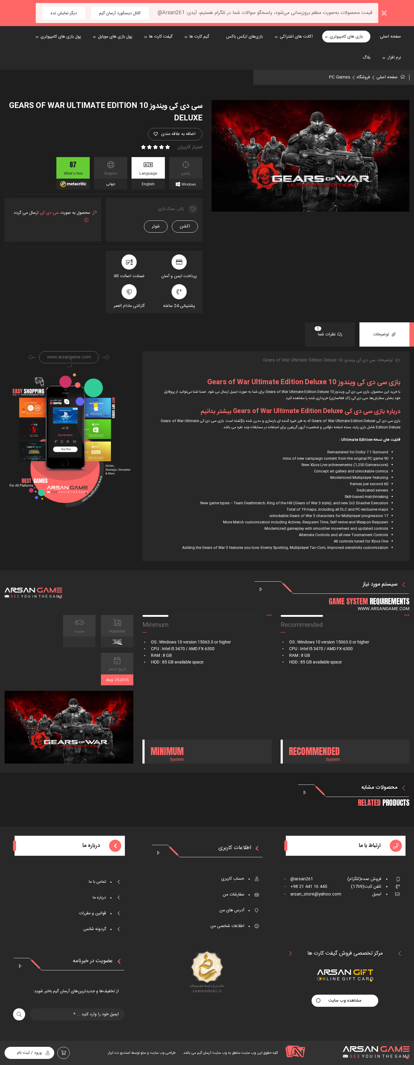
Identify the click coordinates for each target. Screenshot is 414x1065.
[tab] (384, 334)
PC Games (339, 77)
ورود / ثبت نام (29, 1053)
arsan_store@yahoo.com (312, 894)
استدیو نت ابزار (119, 1053)
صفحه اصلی (387, 77)
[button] (175, 134)
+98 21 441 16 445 (305, 886)
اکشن (185, 226)
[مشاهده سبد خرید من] (63, 1053)
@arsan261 (298, 879)
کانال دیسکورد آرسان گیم (120, 13)
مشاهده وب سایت (345, 1000)
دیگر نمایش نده (64, 13)
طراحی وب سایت (162, 1053)
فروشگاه (363, 77)
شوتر (156, 226)
